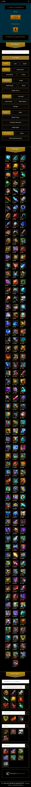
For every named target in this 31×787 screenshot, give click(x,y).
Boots (22, 133)
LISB (3, 1)
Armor (23, 85)
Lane (15, 63)
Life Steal (20, 96)
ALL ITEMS (15, 57)
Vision (23, 74)
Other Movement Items (15, 138)
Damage (15, 106)
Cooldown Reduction (15, 122)
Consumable (9, 74)
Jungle (24, 63)
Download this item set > (15, 37)
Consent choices (18, 785)
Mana (20, 112)
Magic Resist (15, 90)
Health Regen (9, 85)
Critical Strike (8, 101)
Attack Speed (22, 101)
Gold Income (20, 69)
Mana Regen (15, 127)
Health (21, 80)
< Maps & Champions (15, 7)
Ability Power (15, 117)
